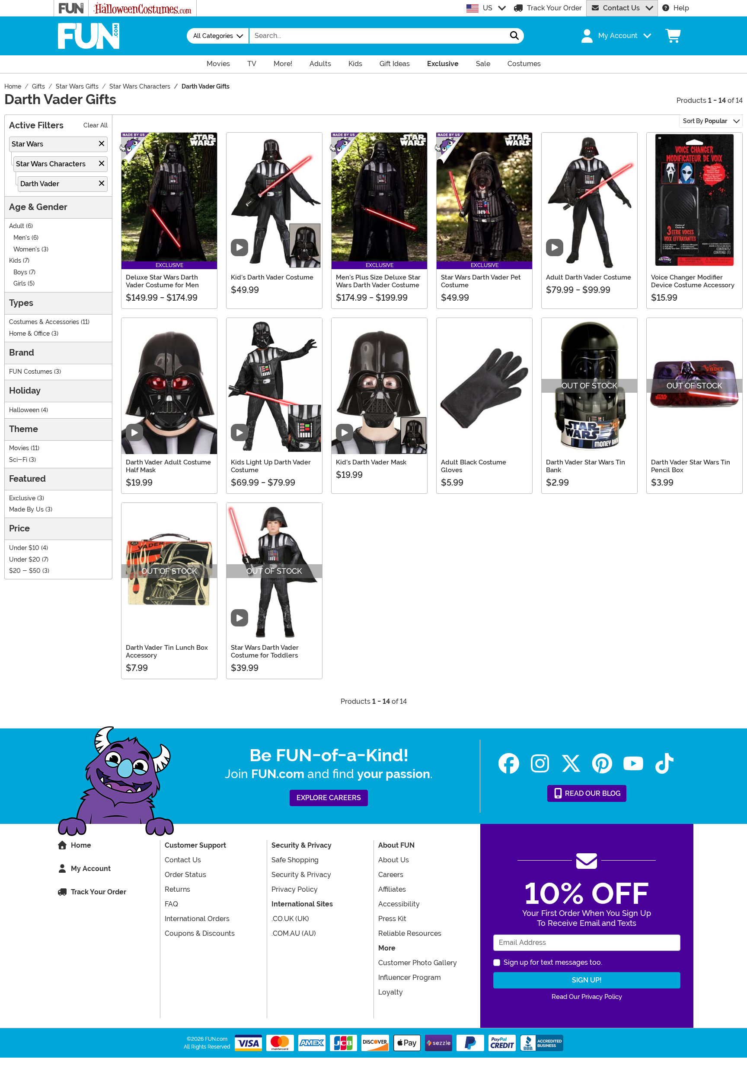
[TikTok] (664, 763)
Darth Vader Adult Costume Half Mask (168, 466)
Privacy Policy (294, 889)
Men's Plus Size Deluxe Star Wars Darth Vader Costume (378, 281)
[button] (615, 36)
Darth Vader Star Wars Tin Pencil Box (690, 466)
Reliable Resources (409, 933)
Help (681, 8)
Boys (20, 272)
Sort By (705, 121)
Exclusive (22, 498)
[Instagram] (540, 763)
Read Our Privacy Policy (587, 997)
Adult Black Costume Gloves (473, 466)
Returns (177, 889)
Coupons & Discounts (200, 933)
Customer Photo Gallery (417, 963)
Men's (21, 238)
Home (81, 845)
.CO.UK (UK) (290, 919)
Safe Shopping (295, 860)
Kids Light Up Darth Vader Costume (271, 466)
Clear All (95, 125)
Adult (16, 226)
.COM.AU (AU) (293, 933)
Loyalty (390, 992)
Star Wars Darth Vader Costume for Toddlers (265, 651)
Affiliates (392, 889)
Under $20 (24, 559)
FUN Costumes (30, 371)
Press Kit (392, 919)
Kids (15, 260)
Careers (390, 875)
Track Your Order (554, 8)
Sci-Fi (18, 460)
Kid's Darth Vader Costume (272, 277)
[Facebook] (508, 763)
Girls (19, 283)
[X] (571, 763)
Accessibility (399, 904)
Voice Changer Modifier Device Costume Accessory (692, 281)
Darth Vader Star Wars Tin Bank (585, 466)
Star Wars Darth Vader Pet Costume (481, 281)
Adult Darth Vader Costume (588, 277)
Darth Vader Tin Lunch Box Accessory (167, 651)
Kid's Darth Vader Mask (371, 462)
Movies (19, 448)
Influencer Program (409, 977)
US (487, 8)
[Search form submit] (514, 36)
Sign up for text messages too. (553, 962)
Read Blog (592, 793)
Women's (26, 249)
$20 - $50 (25, 571)
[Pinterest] (602, 763)
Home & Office (29, 333)
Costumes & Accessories (44, 322)
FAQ (171, 904)
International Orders (197, 919)
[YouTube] (633, 763)
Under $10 (24, 548)
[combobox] (377, 36)
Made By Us (26, 509)
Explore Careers (329, 798)
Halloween (24, 410)
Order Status (185, 875)
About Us (393, 860)
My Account (91, 869)
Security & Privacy (301, 875)
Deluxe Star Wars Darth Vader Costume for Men (162, 281)
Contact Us (621, 8)
